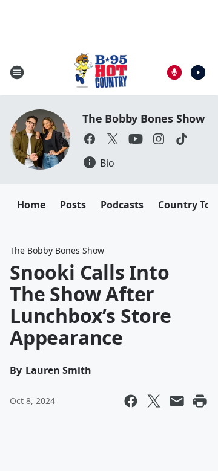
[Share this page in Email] (176, 400)
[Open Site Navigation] (17, 72)
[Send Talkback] (174, 72)
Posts (73, 204)
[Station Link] (100, 72)
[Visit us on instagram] (158, 139)
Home (31, 204)
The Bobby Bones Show (143, 118)
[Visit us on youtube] (135, 139)
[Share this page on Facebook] (130, 400)
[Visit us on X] (112, 139)
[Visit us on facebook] (89, 139)
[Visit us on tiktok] (181, 139)
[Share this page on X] (153, 400)
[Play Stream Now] (198, 72)
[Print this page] (199, 400)
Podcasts (122, 204)
